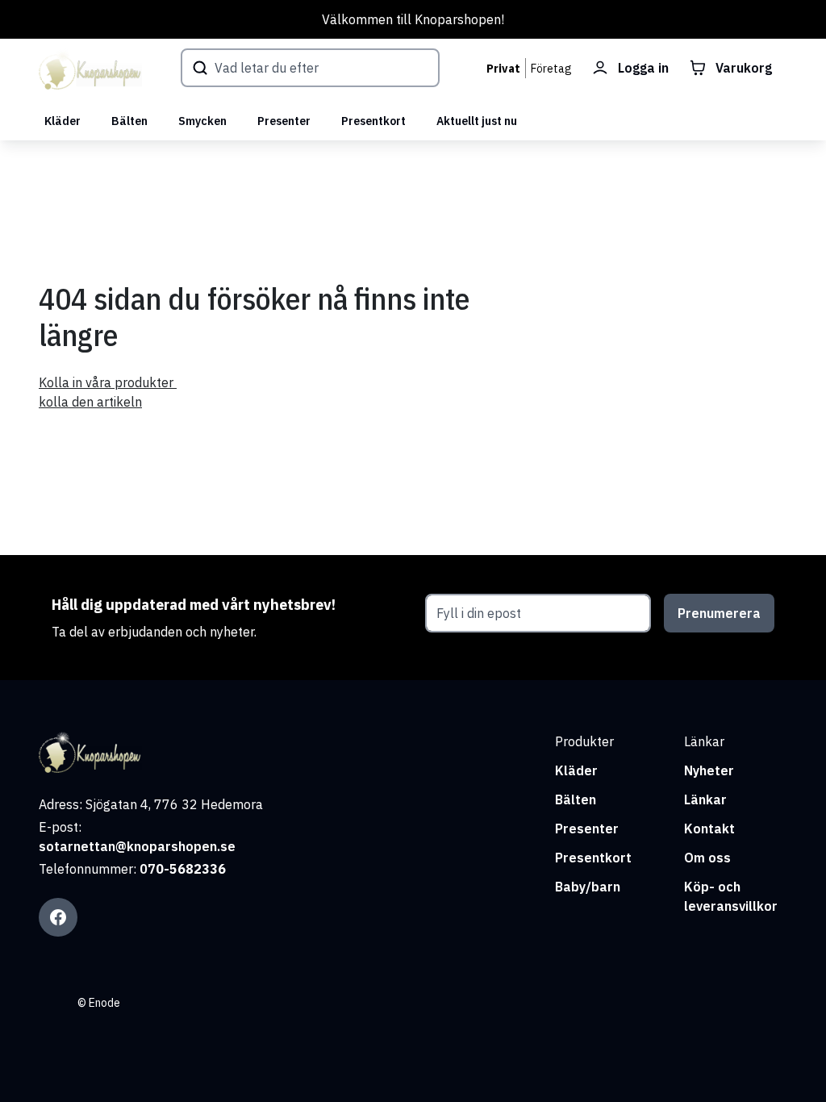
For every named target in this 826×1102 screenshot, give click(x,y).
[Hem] (90, 70)
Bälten (129, 121)
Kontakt (709, 828)
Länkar (705, 799)
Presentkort (373, 121)
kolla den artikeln (90, 402)
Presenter (284, 121)
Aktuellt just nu (476, 121)
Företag (551, 68)
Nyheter (709, 770)
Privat (503, 68)
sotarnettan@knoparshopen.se (137, 846)
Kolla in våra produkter (108, 382)
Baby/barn (587, 887)
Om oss (707, 857)
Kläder (62, 121)
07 (148, 869)
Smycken (202, 121)
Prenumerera (719, 613)
